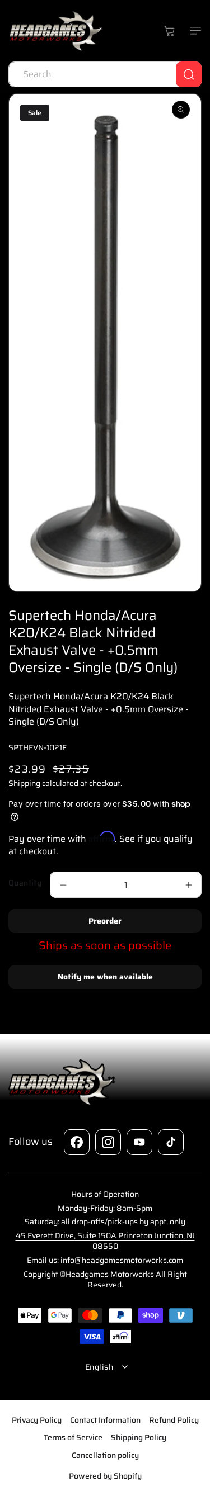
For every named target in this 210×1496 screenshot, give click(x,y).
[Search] (189, 74)
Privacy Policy (37, 1420)
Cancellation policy (105, 1455)
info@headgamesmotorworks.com (121, 1260)
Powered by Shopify (105, 1476)
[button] (193, 30)
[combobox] (105, 74)
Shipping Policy (138, 1437)
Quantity (24, 883)
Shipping (24, 783)
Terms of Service (73, 1437)
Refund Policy (174, 1420)
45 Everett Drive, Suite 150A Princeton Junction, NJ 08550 (105, 1241)
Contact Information (105, 1420)
